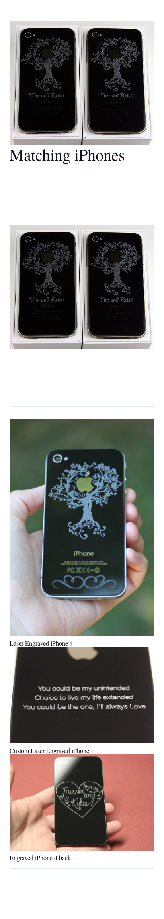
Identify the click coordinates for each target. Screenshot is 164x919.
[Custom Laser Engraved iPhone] (82, 695)
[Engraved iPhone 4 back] (82, 802)
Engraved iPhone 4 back (40, 857)
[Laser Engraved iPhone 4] (82, 527)
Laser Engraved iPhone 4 (41, 643)
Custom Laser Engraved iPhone (49, 750)
